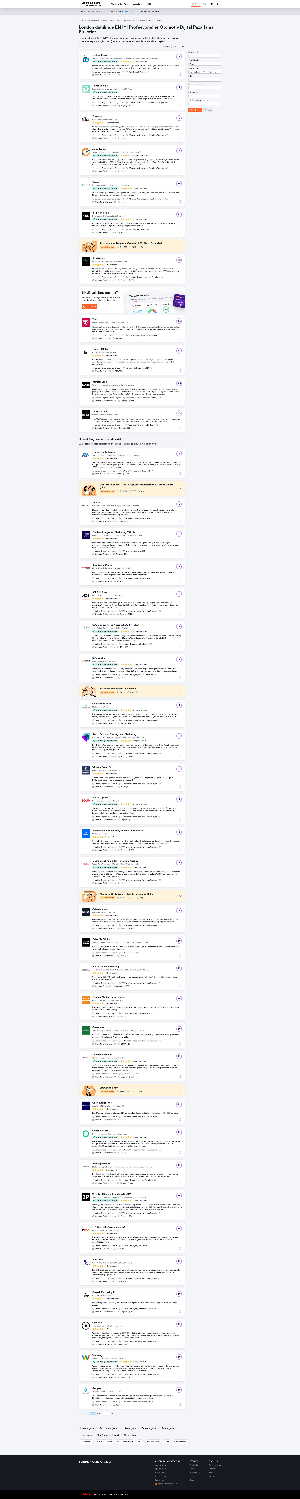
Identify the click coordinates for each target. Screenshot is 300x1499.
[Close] (191, 721)
